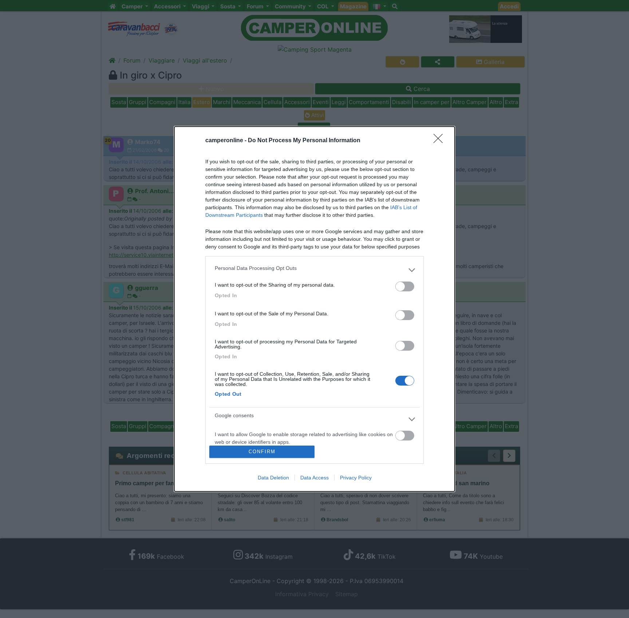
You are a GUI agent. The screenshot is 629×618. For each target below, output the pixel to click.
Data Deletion (273, 478)
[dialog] (314, 309)
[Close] (440, 141)
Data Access (314, 478)
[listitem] (314, 270)
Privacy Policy (356, 478)
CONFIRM (262, 451)
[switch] (404, 286)
